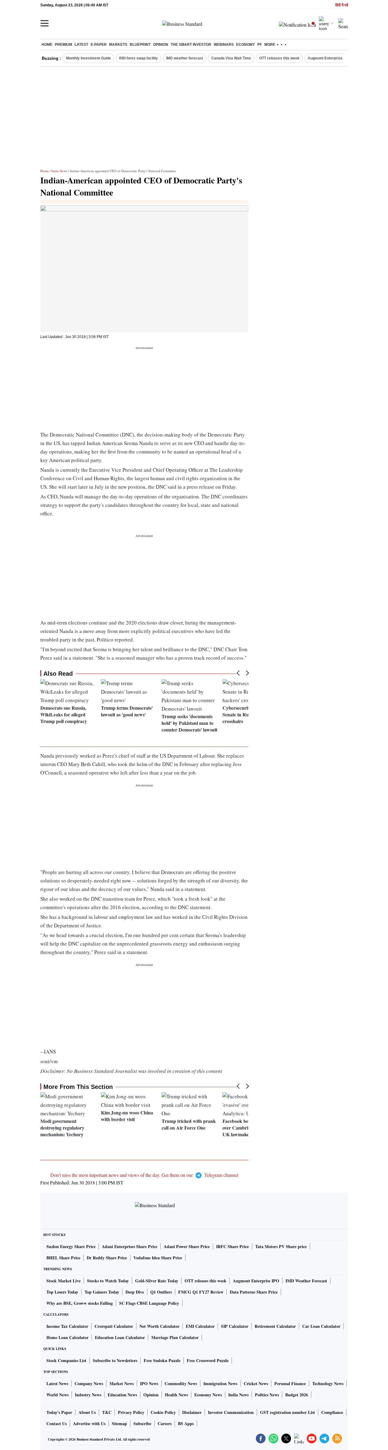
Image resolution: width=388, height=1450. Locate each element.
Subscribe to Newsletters (115, 1360)
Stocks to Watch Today (108, 1281)
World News (57, 1394)
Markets (118, 44)
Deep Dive (134, 1292)
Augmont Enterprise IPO (329, 58)
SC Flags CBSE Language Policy (149, 1303)
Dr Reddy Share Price (107, 1257)
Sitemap (119, 1423)
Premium (63, 44)
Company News (89, 1383)
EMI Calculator (200, 1326)
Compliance (332, 1412)
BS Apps (186, 1423)
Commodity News (181, 1383)
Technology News (327, 1383)
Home (47, 44)
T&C (107, 1412)
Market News (121, 1383)
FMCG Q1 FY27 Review (200, 1292)
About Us (87, 1412)
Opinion (160, 44)
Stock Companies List (66, 1360)
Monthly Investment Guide (88, 58)
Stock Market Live (63, 1281)
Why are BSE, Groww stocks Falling (79, 1303)
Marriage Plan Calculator (175, 1337)
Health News (176, 1394)
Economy (245, 44)
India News (59, 171)
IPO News (149, 1383)
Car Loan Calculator (321, 1326)
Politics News (267, 1394)
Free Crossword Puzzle (208, 1360)
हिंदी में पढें (341, 5)
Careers (165, 1423)
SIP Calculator (234, 1326)
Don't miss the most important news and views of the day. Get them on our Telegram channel (144, 1175)
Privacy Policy (131, 1412)
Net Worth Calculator (159, 1326)
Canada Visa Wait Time (231, 58)
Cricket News (256, 1383)
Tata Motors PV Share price (281, 1246)
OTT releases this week (279, 58)
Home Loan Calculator (67, 1337)
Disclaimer (192, 1412)
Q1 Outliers (161, 1292)
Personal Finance (290, 1383)
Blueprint (140, 44)
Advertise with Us (89, 1423)
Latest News (57, 1383)
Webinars (224, 44)
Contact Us (56, 1423)
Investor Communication (231, 1412)
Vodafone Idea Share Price (157, 1257)
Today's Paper (59, 1412)
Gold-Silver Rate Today (156, 1281)
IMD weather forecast (184, 58)
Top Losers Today (62, 1292)
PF (259, 44)
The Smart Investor (191, 44)
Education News (122, 1394)
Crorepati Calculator (114, 1326)
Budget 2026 (296, 1394)
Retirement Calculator (275, 1326)
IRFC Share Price (232, 1246)
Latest (81, 44)
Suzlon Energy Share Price (70, 1246)
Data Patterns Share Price (254, 1292)
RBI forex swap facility (138, 58)
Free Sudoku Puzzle (162, 1360)
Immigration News (220, 1383)
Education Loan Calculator (120, 1337)
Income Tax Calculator (67, 1326)
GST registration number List (287, 1412)
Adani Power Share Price (187, 1246)
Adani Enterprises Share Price (129, 1246)
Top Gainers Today (102, 1292)
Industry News (88, 1394)
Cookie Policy (163, 1412)
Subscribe (142, 1423)
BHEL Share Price (63, 1257)
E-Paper (99, 44)
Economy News (208, 1394)
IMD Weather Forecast (306, 1281)
